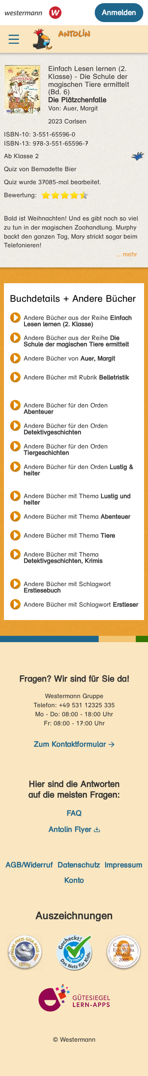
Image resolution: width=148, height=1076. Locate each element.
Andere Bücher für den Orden (66, 406)
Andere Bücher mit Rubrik (76, 377)
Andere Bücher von (69, 358)
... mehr (126, 254)
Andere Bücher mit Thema (77, 497)
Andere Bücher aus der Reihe (78, 318)
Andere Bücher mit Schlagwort (67, 585)
